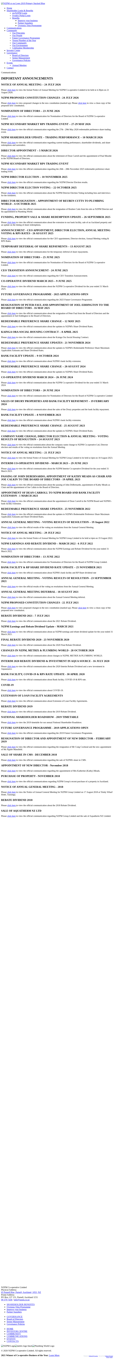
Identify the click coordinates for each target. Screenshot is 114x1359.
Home (9, 8)
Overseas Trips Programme (30, 25)
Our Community (19, 43)
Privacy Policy (109, 1357)
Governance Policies (21, 60)
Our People (17, 35)
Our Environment (20, 45)
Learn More (54, 1355)
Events (10, 63)
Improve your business (28, 20)
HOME (10, 1329)
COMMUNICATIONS (17, 1336)
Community (12, 30)
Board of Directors (20, 55)
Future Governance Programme (26, 38)
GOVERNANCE (15, 1316)
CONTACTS (13, 1341)
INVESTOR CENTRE (17, 1331)
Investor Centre (13, 50)
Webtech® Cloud (109, 1356)
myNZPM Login (19, 13)
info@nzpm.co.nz (22, 1300)
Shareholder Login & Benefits (20, 10)
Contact (10, 68)
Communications (14, 28)
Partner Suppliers (25, 23)
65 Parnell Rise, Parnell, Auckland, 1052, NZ (21, 1292)
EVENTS (11, 1339)
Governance (12, 53)
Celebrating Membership (23, 48)
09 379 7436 (6, 1300)
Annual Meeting (19, 65)
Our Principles (18, 33)
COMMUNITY (14, 1334)
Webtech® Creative (93, 1356)
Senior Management (21, 58)
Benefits (15, 18)
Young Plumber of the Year (24, 40)
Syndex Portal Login (21, 15)
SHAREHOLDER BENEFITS (21, 1304)
